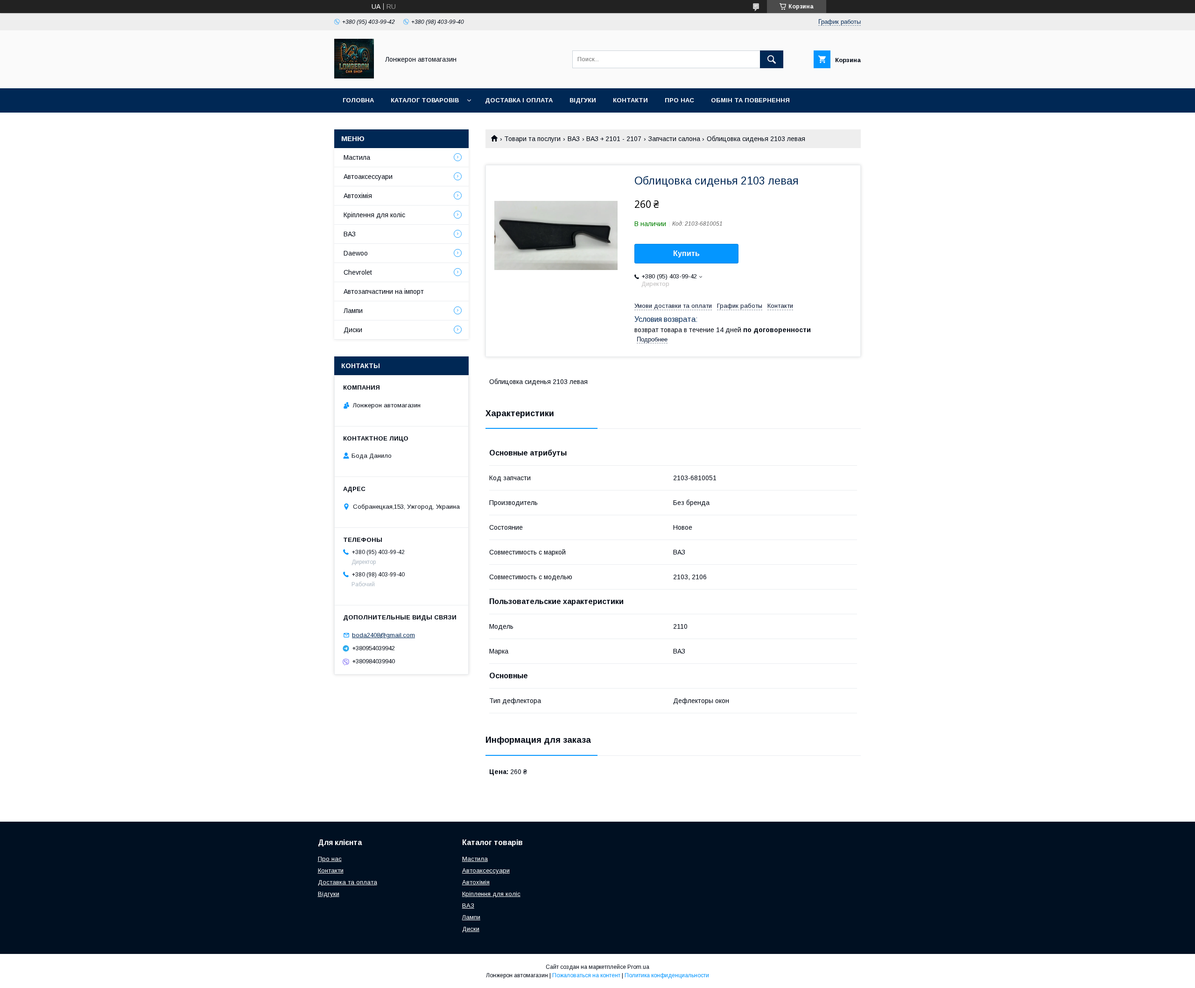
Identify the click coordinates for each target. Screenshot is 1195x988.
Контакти (630, 100)
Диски (353, 330)
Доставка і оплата (519, 100)
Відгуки (582, 100)
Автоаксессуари (368, 176)
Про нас (679, 100)
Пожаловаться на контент (586, 975)
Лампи (353, 310)
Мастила (357, 157)
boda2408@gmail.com (383, 635)
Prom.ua (638, 967)
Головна (358, 100)
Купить (686, 253)
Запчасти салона (674, 138)
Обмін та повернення (750, 100)
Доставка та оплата (347, 882)
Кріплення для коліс (374, 215)
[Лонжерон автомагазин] (354, 76)
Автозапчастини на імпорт (384, 291)
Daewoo (356, 253)
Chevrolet (358, 272)
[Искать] (771, 59)
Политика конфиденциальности (667, 975)
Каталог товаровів (425, 100)
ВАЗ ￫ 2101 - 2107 (613, 138)
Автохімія (358, 195)
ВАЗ (574, 138)
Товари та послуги (532, 138)
